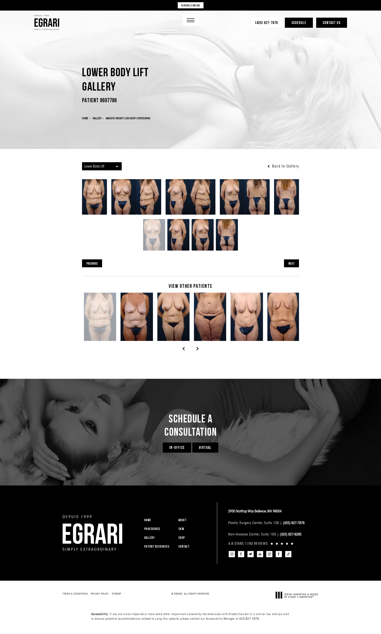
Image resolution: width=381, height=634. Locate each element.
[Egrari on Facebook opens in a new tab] (241, 554)
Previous (92, 263)
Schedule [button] (298, 22)
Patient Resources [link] (157, 546)
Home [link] (147, 520)
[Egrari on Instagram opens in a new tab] (232, 554)
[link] (267, 22)
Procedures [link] (152, 528)
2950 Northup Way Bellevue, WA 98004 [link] (255, 511)
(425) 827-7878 (293, 523)
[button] (190, 20)
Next (291, 263)
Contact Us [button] (331, 22)
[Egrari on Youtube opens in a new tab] (260, 554)
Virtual (205, 447)
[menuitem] (158, 520)
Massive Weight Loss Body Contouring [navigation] (128, 118)
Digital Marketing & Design (301, 595)
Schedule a (190, 425)
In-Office (177, 447)
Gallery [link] (149, 537)
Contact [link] (184, 546)
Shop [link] (181, 537)
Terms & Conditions (75, 593)
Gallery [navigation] (97, 118)
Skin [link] (181, 528)
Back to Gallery (285, 166)
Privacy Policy (100, 593)
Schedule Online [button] (190, 5)
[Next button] (197, 348)
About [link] (182, 520)
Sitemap (116, 593)
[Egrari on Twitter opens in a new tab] (250, 554)
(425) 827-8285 (290, 534)
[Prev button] (183, 348)
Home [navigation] (85, 118)
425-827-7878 (249, 619)
